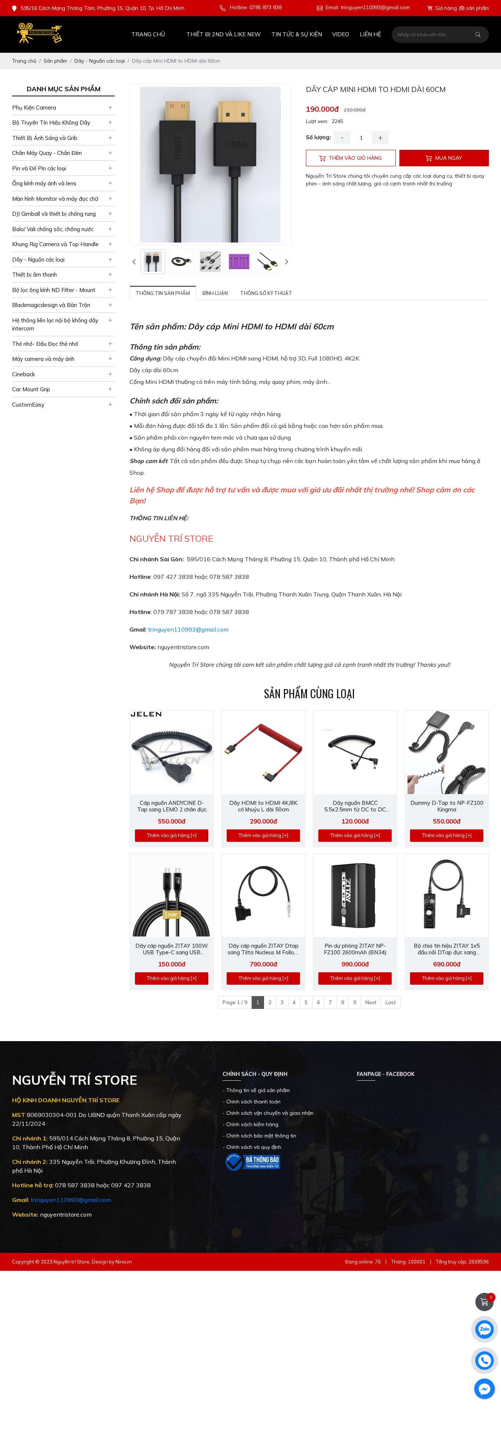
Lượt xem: (317, 121)
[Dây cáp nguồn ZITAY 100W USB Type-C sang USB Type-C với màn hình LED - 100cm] (171, 895)
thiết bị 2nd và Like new (223, 34)
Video (340, 34)
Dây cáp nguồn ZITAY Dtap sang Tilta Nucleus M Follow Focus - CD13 (263, 949)
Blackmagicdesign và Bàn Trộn (51, 305)
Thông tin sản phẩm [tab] (163, 293)
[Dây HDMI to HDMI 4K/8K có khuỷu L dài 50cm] (263, 752)
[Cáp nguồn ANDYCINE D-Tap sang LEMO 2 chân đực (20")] (171, 752)
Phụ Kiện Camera (34, 107)
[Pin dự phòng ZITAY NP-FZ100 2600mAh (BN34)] (355, 895)
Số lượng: (318, 137)
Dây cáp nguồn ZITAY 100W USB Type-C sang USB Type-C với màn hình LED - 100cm (171, 949)
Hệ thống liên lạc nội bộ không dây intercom (55, 324)
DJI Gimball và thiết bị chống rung (54, 214)
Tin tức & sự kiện (296, 34)
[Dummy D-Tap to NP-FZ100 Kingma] (447, 752)
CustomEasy (28, 404)
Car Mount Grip (31, 389)
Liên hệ (370, 34)
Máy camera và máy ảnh (43, 359)
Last (390, 1002)
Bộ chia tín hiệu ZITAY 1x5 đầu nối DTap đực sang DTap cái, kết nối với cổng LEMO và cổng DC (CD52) (447, 949)
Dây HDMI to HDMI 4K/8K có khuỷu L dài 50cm (263, 806)
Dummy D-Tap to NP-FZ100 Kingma (446, 806)
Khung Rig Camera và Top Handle (55, 244)
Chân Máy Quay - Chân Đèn (47, 153)
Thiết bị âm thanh (34, 274)
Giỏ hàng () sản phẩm (462, 8)
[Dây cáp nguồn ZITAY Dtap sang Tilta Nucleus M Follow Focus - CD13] (263, 895)
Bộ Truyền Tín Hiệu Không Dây (51, 122)
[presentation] (134, 262)
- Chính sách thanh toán (252, 1101)
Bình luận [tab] (215, 293)
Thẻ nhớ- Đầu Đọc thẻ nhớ (45, 343)
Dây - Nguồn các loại (38, 259)
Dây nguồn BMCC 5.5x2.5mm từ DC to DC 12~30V (355, 806)
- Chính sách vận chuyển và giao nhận (268, 1113)
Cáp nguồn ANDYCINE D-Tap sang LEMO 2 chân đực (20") (171, 806)
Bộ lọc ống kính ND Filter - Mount (53, 289)
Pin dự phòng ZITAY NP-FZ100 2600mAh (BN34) (355, 949)
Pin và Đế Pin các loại (39, 168)
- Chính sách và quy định (252, 1147)
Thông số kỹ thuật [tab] (266, 293)
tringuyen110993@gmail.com (188, 629)
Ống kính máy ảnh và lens (44, 183)
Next (370, 1002)
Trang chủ (148, 34)
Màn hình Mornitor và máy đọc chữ (55, 198)
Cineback (23, 374)
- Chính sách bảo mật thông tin (259, 1135)
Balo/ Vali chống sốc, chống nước (53, 229)
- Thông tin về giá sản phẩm (256, 1090)
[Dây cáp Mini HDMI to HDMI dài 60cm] (152, 261)
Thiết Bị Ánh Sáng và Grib (44, 137)
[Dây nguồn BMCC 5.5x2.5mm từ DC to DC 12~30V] (355, 752)
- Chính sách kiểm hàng (250, 1124)
